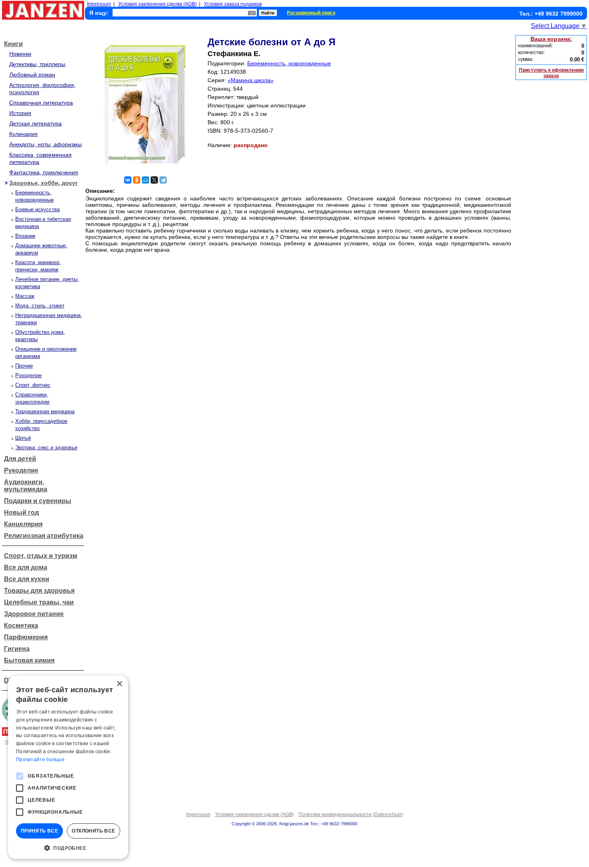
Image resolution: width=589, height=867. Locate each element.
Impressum (99, 4)
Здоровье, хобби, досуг (43, 183)
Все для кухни (26, 579)
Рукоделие (28, 375)
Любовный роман (32, 74)
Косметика (21, 625)
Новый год (21, 512)
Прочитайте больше (40, 759)
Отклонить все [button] (93, 831)
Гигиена (17, 648)
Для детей (20, 458)
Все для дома (25, 567)
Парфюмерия (26, 637)
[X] (154, 180)
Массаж (24, 296)
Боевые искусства (37, 209)
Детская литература (35, 123)
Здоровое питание (34, 613)
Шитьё (23, 438)
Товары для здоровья (39, 590)
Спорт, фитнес (32, 385)
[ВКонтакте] (127, 180)
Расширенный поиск (311, 13)
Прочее (24, 366)
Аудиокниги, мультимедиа (25, 486)
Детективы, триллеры (37, 64)
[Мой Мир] (145, 180)
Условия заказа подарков (233, 4)
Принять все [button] (39, 831)
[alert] (68, 767)
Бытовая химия (29, 660)
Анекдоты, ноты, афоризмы (45, 144)
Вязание (25, 236)
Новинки (20, 54)
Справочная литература (41, 102)
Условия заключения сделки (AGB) (157, 4)
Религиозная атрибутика (43, 535)
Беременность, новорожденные (289, 63)
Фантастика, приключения (43, 172)
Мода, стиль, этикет (40, 306)
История (20, 113)
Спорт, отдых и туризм (40, 555)
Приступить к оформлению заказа (551, 73)
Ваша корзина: (551, 39)
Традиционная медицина (45, 411)
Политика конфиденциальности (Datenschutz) (351, 814)
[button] (68, 847)
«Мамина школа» (251, 80)
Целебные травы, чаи (39, 602)
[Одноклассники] (136, 180)
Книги (13, 43)
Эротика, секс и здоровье (46, 448)
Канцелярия (23, 524)
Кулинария (23, 134)
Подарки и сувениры (37, 500)
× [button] (119, 684)
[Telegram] (163, 180)
